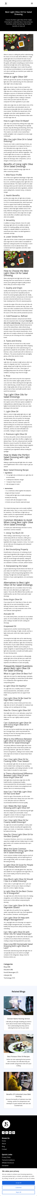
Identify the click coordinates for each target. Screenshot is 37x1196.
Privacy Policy (6, 1157)
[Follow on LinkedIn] (10, 1132)
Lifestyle (6, 975)
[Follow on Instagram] (13, 1132)
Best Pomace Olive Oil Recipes (18, 1056)
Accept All (18, 1183)
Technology (7, 978)
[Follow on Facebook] (3, 1132)
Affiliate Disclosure (8, 1163)
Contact (4, 1149)
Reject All (18, 1192)
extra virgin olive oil (12, 105)
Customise (19, 1187)
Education (7, 970)
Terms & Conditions (8, 1160)
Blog (5, 967)
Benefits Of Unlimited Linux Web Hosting (18, 1095)
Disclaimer (5, 1165)
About (4, 1144)
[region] (18, 1182)
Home (4, 1141)
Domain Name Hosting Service (18, 1019)
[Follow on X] (6, 1132)
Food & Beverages (9, 972)
